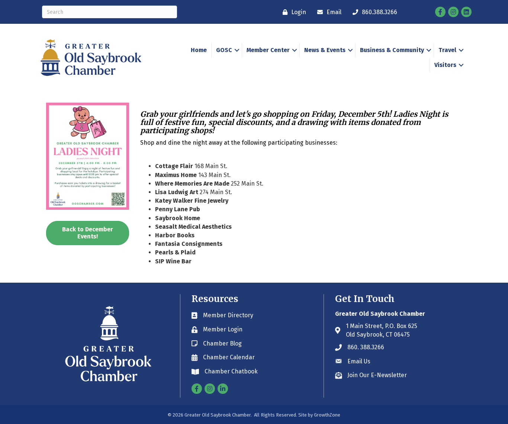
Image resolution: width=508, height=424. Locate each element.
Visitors (445, 64)
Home (199, 50)
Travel (447, 50)
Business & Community (392, 50)
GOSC (224, 50)
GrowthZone (327, 415)
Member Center (268, 50)
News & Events (324, 50)
